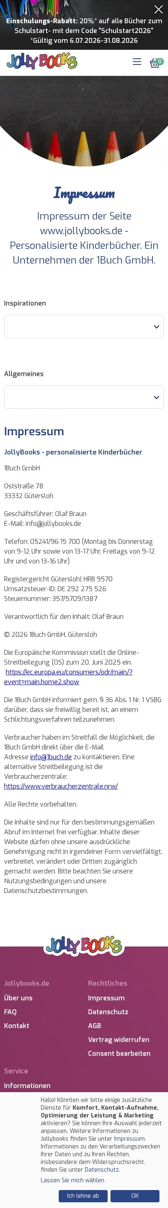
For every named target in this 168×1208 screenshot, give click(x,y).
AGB (94, 1026)
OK (135, 1196)
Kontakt (16, 1026)
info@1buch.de (51, 757)
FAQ (10, 1012)
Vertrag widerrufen (118, 1039)
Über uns (18, 998)
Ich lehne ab (83, 1196)
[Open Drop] (84, 326)
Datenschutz (108, 1012)
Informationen (27, 1086)
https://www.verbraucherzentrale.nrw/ (61, 786)
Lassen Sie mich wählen (72, 1180)
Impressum (106, 998)
